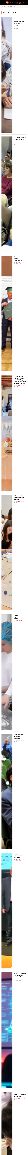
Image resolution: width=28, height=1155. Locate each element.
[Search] (26, 2)
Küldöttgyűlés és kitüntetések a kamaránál (19, 736)
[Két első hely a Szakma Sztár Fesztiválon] (6, 910)
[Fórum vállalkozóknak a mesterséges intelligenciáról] (6, 1030)
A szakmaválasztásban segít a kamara (20, 1094)
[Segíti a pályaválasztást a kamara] (6, 672)
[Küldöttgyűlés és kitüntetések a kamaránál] (6, 791)
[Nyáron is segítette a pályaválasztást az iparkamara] (6, 552)
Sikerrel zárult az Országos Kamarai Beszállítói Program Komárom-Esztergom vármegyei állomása (20, 380)
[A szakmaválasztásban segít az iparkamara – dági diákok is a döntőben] (6, 75)
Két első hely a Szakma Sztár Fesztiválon (18, 855)
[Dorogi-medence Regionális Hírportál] (15, 2)
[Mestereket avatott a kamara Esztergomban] (6, 313)
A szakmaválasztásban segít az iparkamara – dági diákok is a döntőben (20, 21)
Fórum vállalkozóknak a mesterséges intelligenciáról (20, 975)
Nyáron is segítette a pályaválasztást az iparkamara (20, 497)
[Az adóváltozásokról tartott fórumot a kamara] (6, 194)
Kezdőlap (10, 6)
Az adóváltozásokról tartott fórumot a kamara (20, 139)
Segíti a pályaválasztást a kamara (19, 616)
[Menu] (2, 2)
